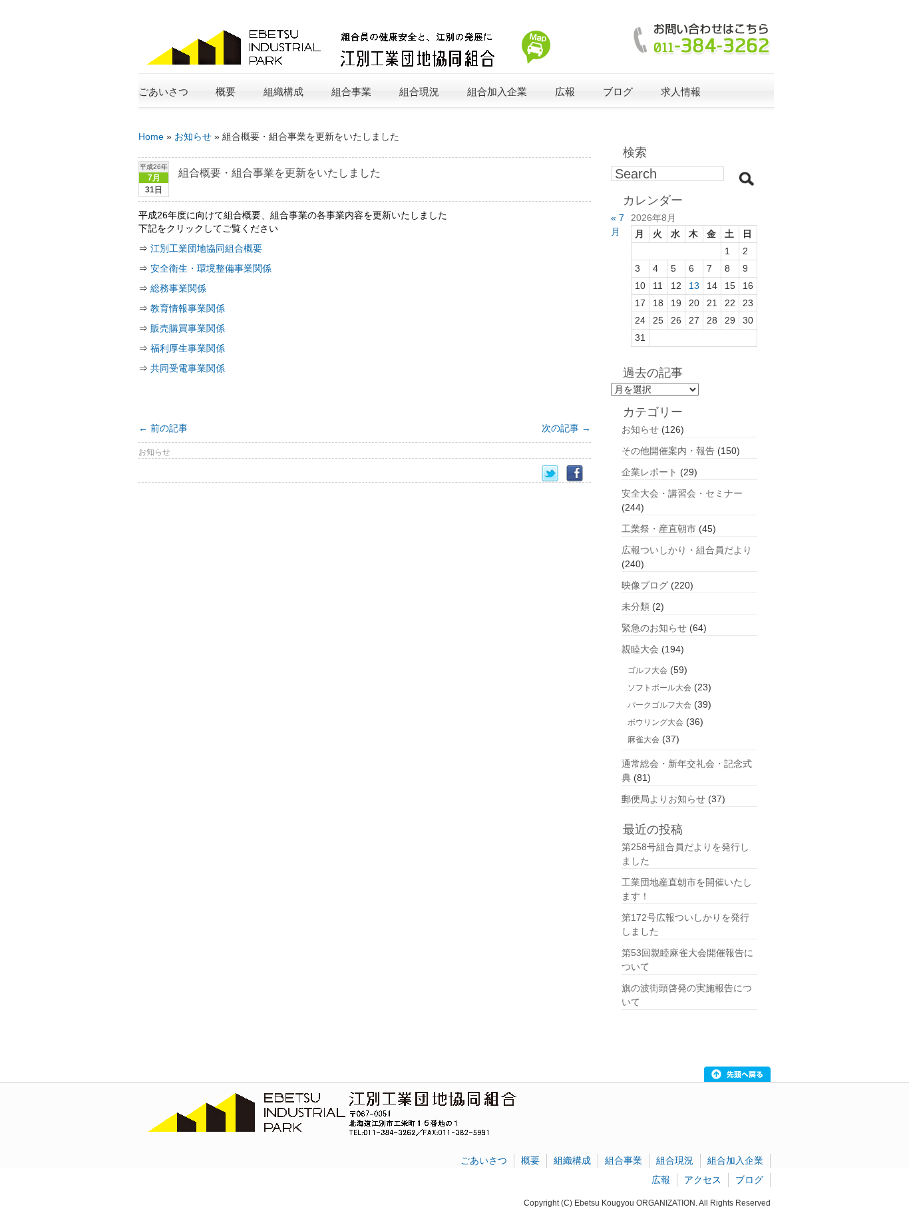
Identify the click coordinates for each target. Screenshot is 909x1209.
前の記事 (163, 428)
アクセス (702, 1179)
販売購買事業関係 (187, 328)
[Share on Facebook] (578, 473)
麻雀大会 (643, 739)
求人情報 (681, 91)
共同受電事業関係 (187, 368)
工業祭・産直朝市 (659, 528)
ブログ (618, 91)
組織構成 (572, 1160)
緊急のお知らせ (654, 627)
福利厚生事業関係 (187, 348)
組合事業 (623, 1160)
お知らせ (193, 136)
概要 (530, 1160)
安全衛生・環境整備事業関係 (211, 268)
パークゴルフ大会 (659, 705)
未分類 (635, 606)
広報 (660, 1179)
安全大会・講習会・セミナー (682, 493)
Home (151, 136)
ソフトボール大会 (659, 687)
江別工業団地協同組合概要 (206, 248)
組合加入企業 (735, 1160)
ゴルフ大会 (647, 670)
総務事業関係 (178, 288)
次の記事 (566, 428)
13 (694, 285)
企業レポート (649, 472)
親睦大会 (640, 649)
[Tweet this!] (554, 473)
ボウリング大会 (655, 722)
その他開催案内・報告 (668, 450)
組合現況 (674, 1160)
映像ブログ (645, 585)
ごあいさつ (163, 91)
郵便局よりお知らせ (663, 799)
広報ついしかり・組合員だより (687, 550)
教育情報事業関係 (187, 308)
